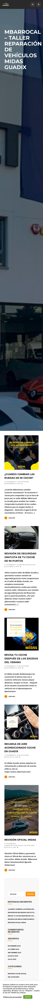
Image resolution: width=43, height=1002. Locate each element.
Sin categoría (23, 482)
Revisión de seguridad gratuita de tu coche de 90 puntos (20, 557)
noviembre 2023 (14, 946)
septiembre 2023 (14, 952)
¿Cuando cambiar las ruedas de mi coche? (25, 909)
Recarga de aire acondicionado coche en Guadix (20, 748)
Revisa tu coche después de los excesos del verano (21, 658)
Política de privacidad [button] (12, 997)
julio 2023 (12, 959)
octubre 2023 (13, 949)
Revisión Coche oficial (26, 564)
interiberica (11, 482)
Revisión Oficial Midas (20, 839)
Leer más (11, 518)
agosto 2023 (13, 956)
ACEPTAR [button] (28, 997)
